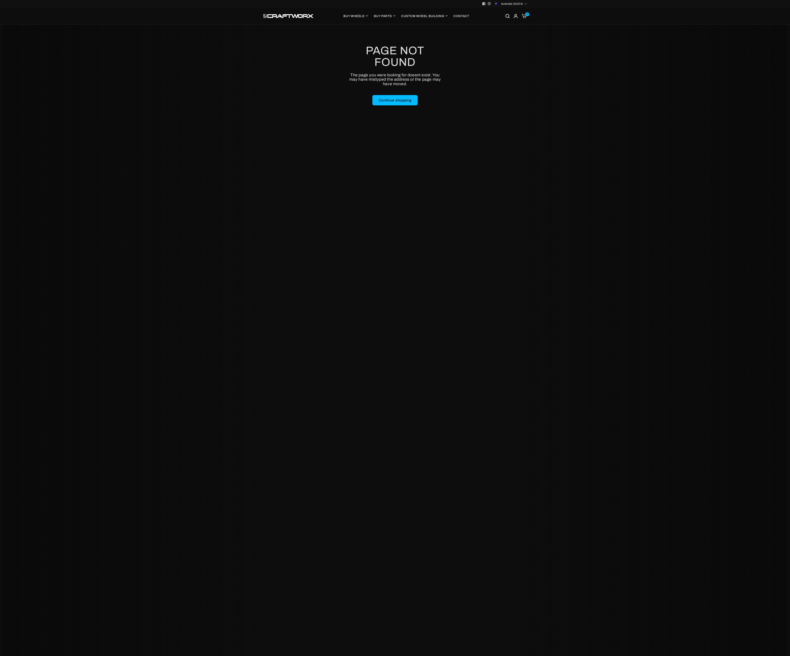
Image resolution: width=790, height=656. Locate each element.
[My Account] (516, 16)
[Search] (507, 16)
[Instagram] (489, 3)
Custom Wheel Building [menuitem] (422, 16)
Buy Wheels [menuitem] (354, 16)
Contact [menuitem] (461, 16)
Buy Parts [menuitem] (383, 16)
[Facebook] (484, 3)
